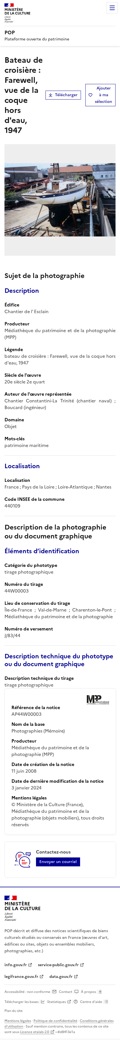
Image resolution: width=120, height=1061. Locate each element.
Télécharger (66, 95)
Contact (65, 991)
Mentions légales (17, 1020)
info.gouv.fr (15, 965)
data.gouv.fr (61, 977)
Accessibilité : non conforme (27, 991)
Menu (112, 7)
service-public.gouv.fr (58, 965)
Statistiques (56, 1001)
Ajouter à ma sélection (103, 95)
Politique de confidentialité (55, 1020)
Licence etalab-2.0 (34, 1032)
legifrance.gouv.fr (21, 977)
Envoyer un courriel (58, 862)
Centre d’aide (91, 1001)
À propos (88, 991)
